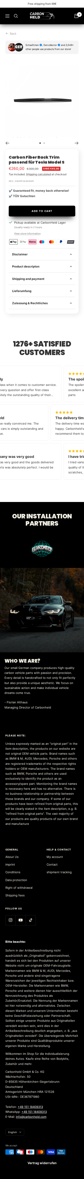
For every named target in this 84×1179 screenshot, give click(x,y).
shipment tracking (59, 872)
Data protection (16, 880)
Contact (52, 864)
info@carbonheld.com (31, 1116)
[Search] (16, 16)
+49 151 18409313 (30, 1107)
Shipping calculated (38, 174)
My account (55, 857)
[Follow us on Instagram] (10, 920)
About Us (12, 857)
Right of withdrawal (18, 887)
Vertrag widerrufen (42, 1163)
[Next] (77, 143)
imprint (10, 864)
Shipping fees (15, 895)
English (12, 1132)
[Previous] (7, 143)
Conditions (12, 872)
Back (13, 33)
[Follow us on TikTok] (31, 920)
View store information (27, 233)
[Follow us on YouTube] (20, 920)
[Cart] (76, 16)
